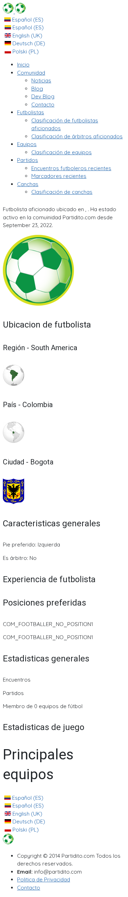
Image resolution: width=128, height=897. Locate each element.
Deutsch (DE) (28, 43)
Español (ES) (27, 19)
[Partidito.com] (14, 11)
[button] (31, 72)
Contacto (28, 887)
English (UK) (26, 35)
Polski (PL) (25, 51)
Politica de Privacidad (43, 879)
